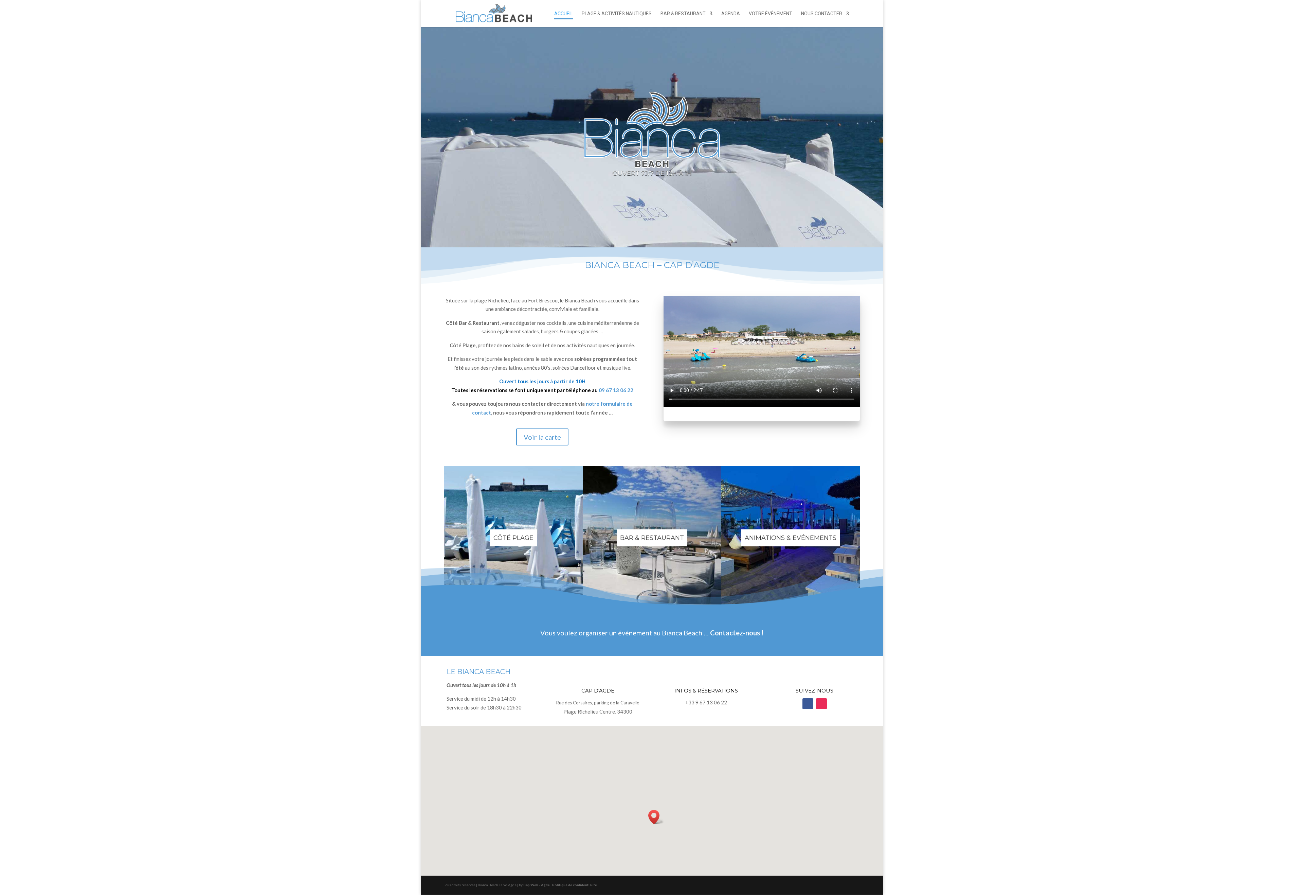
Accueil (563, 13)
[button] (656, 817)
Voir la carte (542, 437)
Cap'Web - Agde (536, 885)
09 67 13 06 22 (616, 390)
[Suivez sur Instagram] (821, 703)
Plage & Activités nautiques (617, 13)
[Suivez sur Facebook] (807, 703)
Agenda (730, 13)
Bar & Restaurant (683, 13)
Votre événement (770, 13)
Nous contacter (821, 13)
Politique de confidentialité (574, 885)
